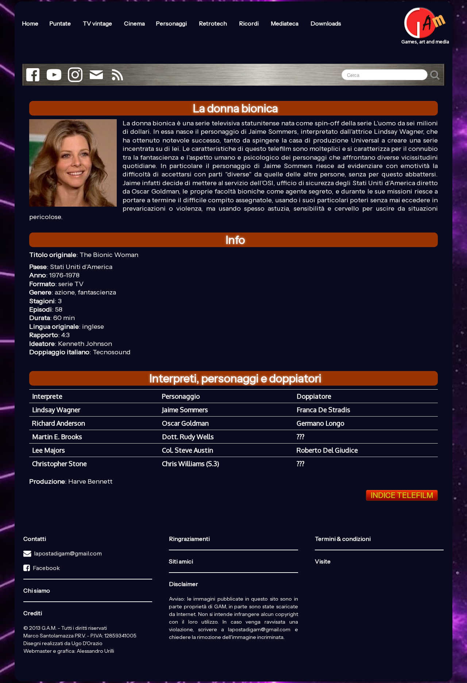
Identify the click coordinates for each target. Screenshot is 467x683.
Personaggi (172, 23)
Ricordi (249, 23)
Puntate (60, 23)
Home (30, 23)
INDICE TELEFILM (402, 495)
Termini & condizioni (343, 538)
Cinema (134, 23)
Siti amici (181, 561)
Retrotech (213, 23)
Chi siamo (36, 590)
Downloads (325, 23)
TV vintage (98, 23)
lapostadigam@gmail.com (68, 553)
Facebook (46, 567)
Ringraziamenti (189, 538)
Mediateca (285, 23)
